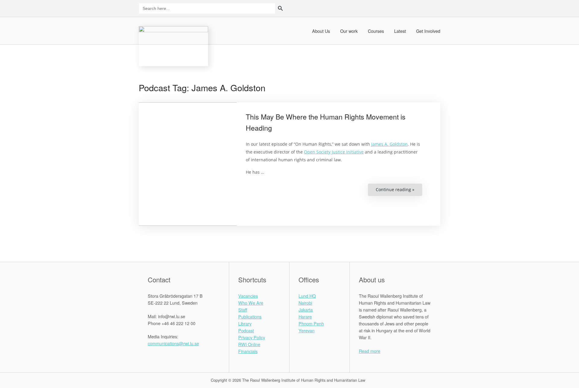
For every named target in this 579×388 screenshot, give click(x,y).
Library (245, 323)
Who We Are (250, 303)
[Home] (173, 45)
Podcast (246, 330)
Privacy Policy (251, 337)
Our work (349, 31)
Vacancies (248, 296)
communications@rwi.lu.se (173, 343)
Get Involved (428, 31)
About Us (321, 31)
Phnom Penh (311, 323)
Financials (248, 351)
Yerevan (307, 330)
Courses (376, 31)
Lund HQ (307, 296)
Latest (400, 31)
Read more (369, 351)
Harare (305, 316)
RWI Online (249, 344)
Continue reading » (399, 191)
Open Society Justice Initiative (334, 152)
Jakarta (306, 309)
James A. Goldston (389, 144)
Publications (249, 316)
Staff (242, 309)
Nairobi (305, 303)
